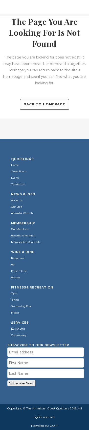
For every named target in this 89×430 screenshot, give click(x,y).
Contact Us (17, 184)
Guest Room (18, 171)
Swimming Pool (21, 306)
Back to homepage (44, 104)
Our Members (19, 229)
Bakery (15, 277)
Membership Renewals (25, 242)
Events (15, 177)
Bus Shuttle (18, 328)
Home (15, 165)
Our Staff (16, 206)
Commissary (18, 335)
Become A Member (23, 235)
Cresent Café (19, 271)
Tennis (15, 299)
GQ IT (54, 426)
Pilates (15, 312)
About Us (16, 200)
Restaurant (18, 258)
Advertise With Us (22, 213)
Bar (13, 264)
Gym (14, 293)
